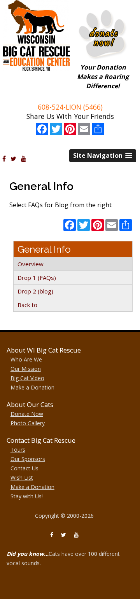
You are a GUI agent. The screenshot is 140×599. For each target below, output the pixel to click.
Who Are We (26, 359)
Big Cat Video (27, 378)
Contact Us (24, 468)
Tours (17, 449)
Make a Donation (32, 387)
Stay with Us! (26, 496)
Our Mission (25, 368)
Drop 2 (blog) (35, 291)
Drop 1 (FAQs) (37, 277)
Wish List (21, 477)
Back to (27, 305)
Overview (31, 264)
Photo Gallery (27, 423)
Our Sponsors (27, 459)
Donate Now (26, 413)
